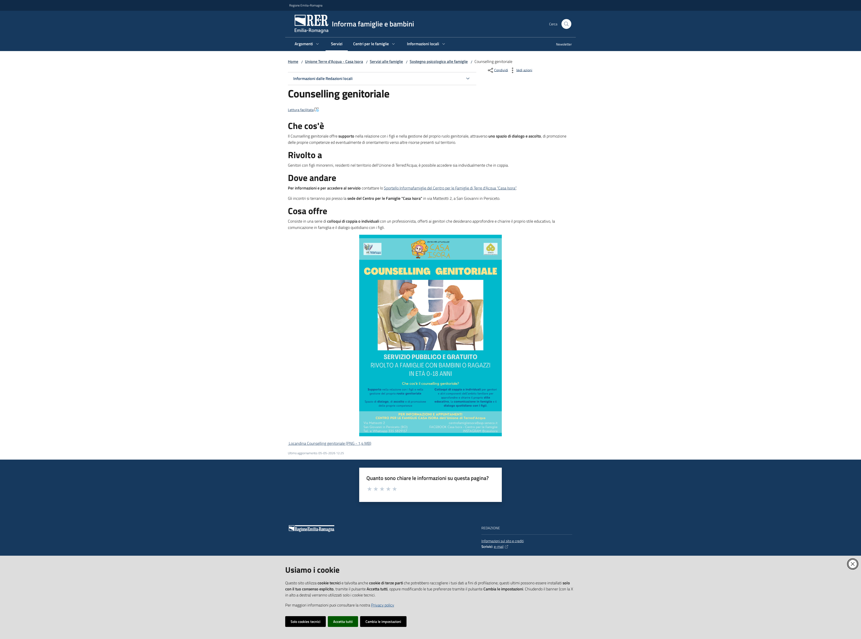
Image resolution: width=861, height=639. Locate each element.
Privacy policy (382, 605)
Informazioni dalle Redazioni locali (322, 78)
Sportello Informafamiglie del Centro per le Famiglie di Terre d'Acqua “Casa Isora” (450, 188)
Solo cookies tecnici (305, 621)
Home (293, 61)
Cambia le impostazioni (383, 621)
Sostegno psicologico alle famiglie (439, 61)
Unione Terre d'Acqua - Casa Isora (334, 61)
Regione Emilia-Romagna (305, 5)
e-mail (499, 546)
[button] (566, 24)
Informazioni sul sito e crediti (502, 541)
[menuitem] (561, 44)
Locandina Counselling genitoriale (329, 443)
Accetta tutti (343, 621)
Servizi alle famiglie (386, 61)
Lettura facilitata (301, 109)
